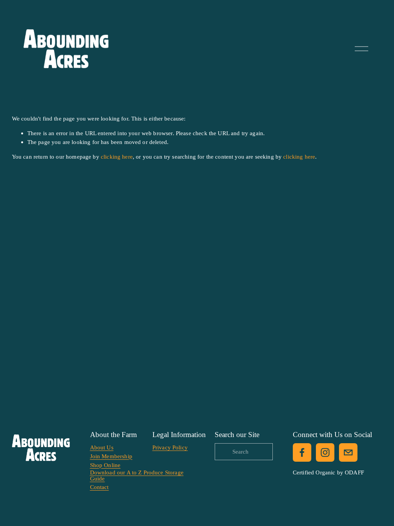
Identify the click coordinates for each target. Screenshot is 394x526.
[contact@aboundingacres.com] (348, 452)
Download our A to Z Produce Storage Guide (137, 475)
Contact (99, 487)
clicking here (117, 156)
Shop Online (105, 465)
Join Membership (111, 456)
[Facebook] (302, 452)
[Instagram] (325, 452)
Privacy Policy (170, 447)
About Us (102, 447)
